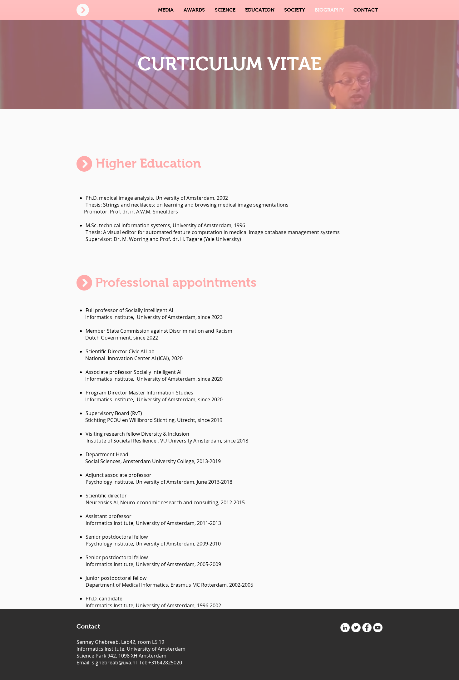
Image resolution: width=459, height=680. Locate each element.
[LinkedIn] (345, 627)
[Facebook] (367, 627)
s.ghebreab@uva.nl (114, 662)
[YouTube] (378, 627)
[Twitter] (356, 627)
